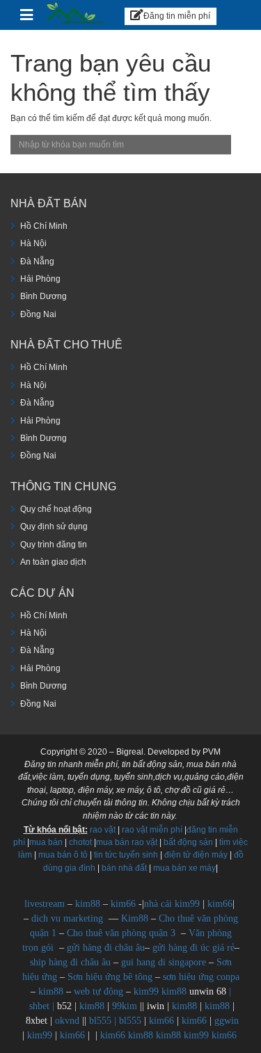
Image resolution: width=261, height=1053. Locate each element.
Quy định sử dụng (54, 526)
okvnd (67, 1020)
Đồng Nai (38, 314)
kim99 (146, 991)
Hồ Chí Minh (44, 226)
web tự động (98, 991)
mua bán (46, 842)
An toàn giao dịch (53, 562)
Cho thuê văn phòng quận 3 (121, 933)
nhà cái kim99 (172, 904)
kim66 (123, 904)
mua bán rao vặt (126, 842)
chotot (80, 842)
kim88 (89, 904)
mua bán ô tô (63, 855)
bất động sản (188, 842)
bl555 (100, 1020)
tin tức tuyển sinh (126, 855)
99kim (124, 1006)
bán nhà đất (124, 868)
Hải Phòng (40, 279)
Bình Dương (43, 296)
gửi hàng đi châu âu (106, 947)
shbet (39, 1006)
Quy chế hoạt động (56, 509)
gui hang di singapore (163, 962)
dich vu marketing (67, 918)
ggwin (226, 1020)
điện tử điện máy (196, 855)
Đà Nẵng (37, 261)
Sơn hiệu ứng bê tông (110, 977)
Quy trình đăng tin (53, 544)
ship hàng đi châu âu (70, 962)
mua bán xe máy (184, 868)
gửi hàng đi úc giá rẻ (193, 947)
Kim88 (136, 918)
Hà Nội (33, 243)
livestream (44, 904)
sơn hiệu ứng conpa (201, 977)
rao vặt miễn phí (152, 830)
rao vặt (103, 830)
